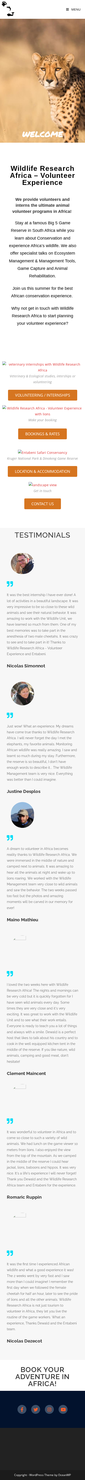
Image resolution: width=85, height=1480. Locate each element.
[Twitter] (35, 1409)
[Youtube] (63, 1409)
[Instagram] (49, 1409)
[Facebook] (21, 1409)
